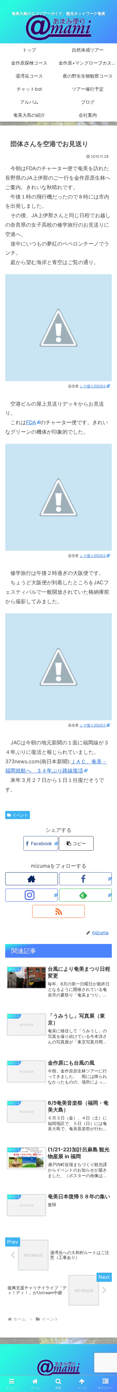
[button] (76, 843)
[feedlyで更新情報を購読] (85, 895)
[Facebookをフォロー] (85, 878)
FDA (31, 422)
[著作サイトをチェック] (31, 878)
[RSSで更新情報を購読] (58, 911)
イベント (20, 815)
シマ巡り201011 (93, 386)
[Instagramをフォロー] (31, 895)
